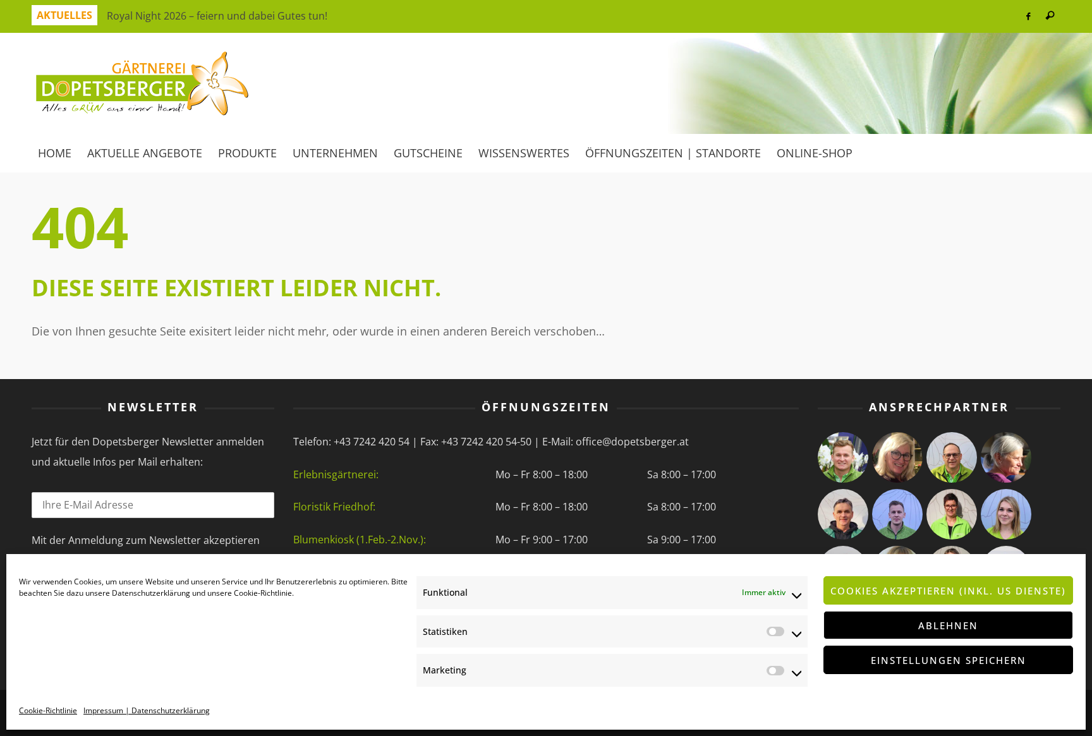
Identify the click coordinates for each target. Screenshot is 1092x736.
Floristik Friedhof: (334, 507)
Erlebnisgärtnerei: (336, 474)
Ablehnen (948, 625)
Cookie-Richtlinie (263, 593)
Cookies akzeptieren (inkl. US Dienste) (948, 590)
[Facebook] (1028, 16)
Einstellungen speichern (948, 660)
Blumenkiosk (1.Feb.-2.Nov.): (359, 539)
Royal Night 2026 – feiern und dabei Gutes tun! (217, 8)
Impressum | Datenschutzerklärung (146, 710)
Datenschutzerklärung (151, 593)
